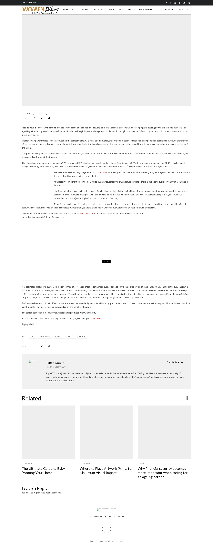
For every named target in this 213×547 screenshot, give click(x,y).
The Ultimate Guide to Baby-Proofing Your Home (44, 470)
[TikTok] (184, 2)
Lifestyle (98, 10)
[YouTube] (123, 516)
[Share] (34, 118)
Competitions (116, 10)
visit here (95, 318)
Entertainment (165, 10)
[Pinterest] (179, 2)
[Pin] (49, 118)
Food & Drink (145, 10)
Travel (129, 10)
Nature (71, 336)
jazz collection (99, 172)
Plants (82, 336)
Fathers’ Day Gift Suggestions (61, 272)
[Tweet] (42, 118)
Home (66, 10)
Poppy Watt (53, 362)
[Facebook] (166, 2)
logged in (38, 492)
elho (33, 336)
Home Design (94, 54)
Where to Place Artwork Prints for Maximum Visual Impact (106, 470)
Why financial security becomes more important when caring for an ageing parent (163, 472)
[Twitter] (170, 2)
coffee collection (85, 213)
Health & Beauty (80, 10)
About (182, 10)
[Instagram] (175, 2)
